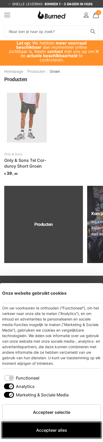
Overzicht (88, 293)
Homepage (13, 71)
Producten (36, 71)
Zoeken (93, 31)
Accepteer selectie (51, 412)
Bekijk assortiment (7, 14)
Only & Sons (13, 154)
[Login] (85, 15)
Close (97, 51)
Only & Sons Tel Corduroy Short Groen (25, 163)
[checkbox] (21, 378)
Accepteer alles (51, 430)
